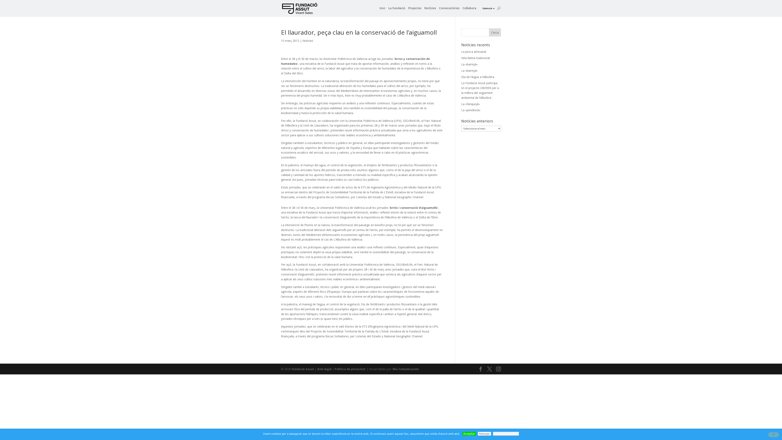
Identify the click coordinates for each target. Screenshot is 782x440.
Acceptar (469, 433)
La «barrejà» (469, 64)
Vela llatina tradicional (475, 58)
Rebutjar (484, 433)
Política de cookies (506, 433)
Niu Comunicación (406, 369)
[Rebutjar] (773, 434)
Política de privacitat (350, 369)
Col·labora (469, 8)
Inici (382, 8)
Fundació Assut (303, 369)
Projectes (414, 8)
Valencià (487, 8)
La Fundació (396, 8)
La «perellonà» (470, 110)
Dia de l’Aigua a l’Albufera (477, 77)
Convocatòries (449, 8)
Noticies (307, 41)
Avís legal (324, 369)
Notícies (430, 8)
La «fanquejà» (470, 104)
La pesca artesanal (473, 52)
